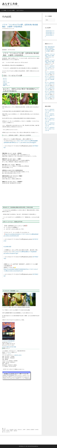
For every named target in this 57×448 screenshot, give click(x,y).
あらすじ (5, 78)
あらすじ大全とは (20, 10)
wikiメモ (5, 81)
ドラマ (4, 428)
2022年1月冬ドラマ (50, 30)
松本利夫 (36, 429)
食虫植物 (5, 84)
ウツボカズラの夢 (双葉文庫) (8, 340)
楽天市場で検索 (12, 346)
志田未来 (28, 429)
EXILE (4, 429)
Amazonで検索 (5, 346)
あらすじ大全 (9, 3)
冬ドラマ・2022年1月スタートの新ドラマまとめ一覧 (49, 67)
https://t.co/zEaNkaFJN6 (10, 269)
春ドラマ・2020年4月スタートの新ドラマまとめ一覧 (50, 124)
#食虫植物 (34, 140)
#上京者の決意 (7, 246)
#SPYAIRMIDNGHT (22, 269)
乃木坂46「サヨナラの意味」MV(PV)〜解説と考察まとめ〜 (50, 56)
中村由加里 (11, 429)
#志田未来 (35, 234)
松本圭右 (3, 430)
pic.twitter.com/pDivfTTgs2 (11, 253)
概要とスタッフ (6, 85)
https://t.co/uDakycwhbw (12, 234)
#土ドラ (20, 140)
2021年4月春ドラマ (50, 32)
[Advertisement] (20, 196)
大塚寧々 (24, 429)
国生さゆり (20, 429)
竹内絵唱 (7, 430)
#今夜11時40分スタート (14, 142)
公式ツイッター (6, 82)
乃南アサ (15, 429)
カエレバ (10, 342)
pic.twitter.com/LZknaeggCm (28, 142)
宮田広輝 (52, 79)
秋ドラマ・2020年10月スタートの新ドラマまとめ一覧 (49, 115)
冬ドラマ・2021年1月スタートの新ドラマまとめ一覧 (49, 111)
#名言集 (25, 251)
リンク (9, 353)
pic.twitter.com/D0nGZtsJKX (11, 236)
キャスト (5, 79)
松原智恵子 (32, 429)
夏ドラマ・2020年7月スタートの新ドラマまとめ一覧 (49, 120)
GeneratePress (35, 446)
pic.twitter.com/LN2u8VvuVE (15, 271)
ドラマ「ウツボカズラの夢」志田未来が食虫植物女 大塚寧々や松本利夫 (20, 26)
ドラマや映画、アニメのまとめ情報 (7, 10)
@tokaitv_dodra (18, 355)
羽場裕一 (11, 430)
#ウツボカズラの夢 (27, 140)
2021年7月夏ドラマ (50, 33)
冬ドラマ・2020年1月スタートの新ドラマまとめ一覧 (49, 129)
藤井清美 (15, 430)
